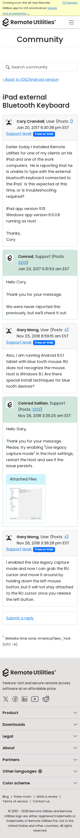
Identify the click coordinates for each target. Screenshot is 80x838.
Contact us (41, 801)
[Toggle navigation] (71, 22)
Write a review (47, 796)
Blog (6, 796)
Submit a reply (20, 618)
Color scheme (16, 783)
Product (10, 712)
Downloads (14, 724)
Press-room (22, 796)
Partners (11, 759)
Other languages (19, 771)
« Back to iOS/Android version (31, 79)
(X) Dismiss (69, 3)
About (9, 747)
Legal (8, 736)
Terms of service (15, 801)
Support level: (19, 133)
